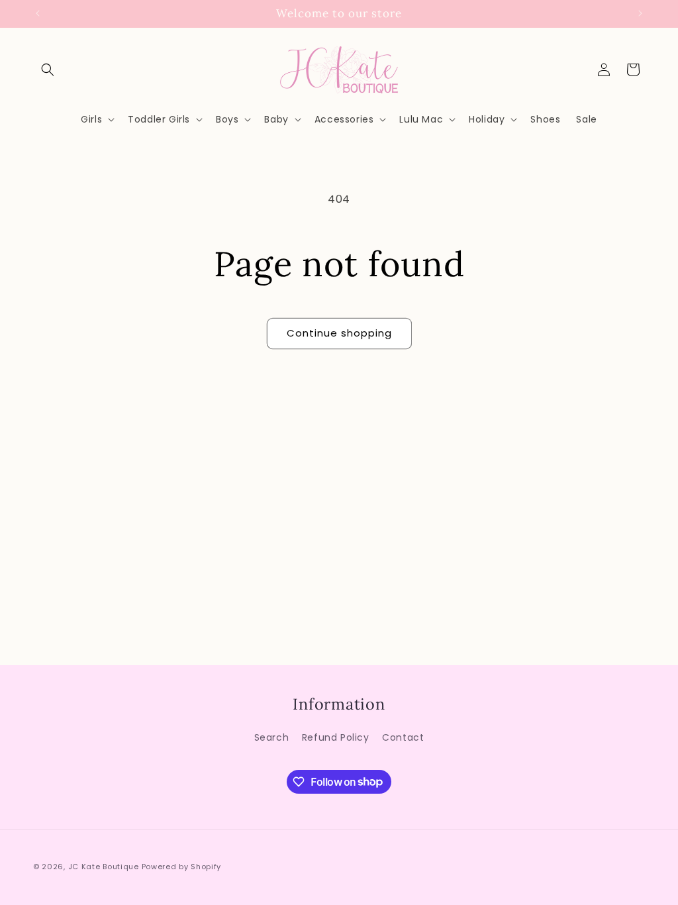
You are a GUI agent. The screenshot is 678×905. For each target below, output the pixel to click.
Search (271, 737)
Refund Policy (335, 737)
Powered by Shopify (182, 866)
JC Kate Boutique (103, 866)
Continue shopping (339, 333)
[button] (47, 69)
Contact (403, 737)
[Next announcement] (640, 13)
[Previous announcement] (37, 13)
